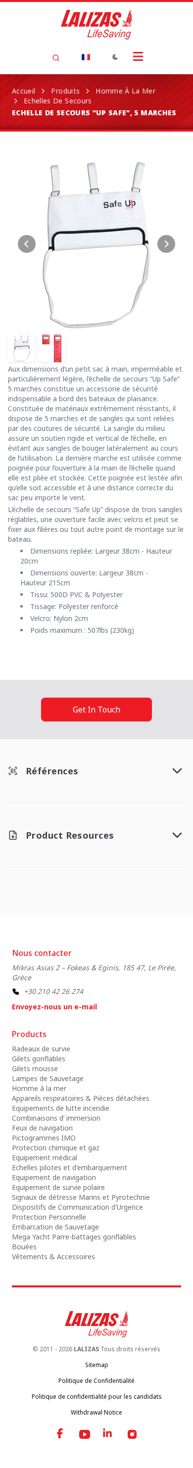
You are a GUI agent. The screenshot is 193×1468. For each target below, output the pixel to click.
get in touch (96, 709)
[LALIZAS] (96, 25)
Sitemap (96, 1365)
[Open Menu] (138, 56)
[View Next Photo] (166, 244)
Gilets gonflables (38, 1058)
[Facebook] (61, 1434)
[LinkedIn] (108, 1434)
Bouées (24, 1246)
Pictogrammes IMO (44, 1137)
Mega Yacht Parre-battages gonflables (74, 1236)
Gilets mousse (35, 1068)
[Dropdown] (86, 57)
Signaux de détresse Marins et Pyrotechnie (81, 1197)
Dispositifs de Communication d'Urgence (77, 1207)
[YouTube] (84, 1434)
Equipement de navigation (54, 1177)
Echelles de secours (58, 100)
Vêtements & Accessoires (53, 1256)
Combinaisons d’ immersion (56, 1118)
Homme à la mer (125, 90)
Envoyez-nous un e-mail (54, 1006)
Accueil (23, 90)
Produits (65, 90)
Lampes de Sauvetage (48, 1078)
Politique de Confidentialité (96, 1380)
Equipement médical (44, 1157)
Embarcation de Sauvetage (55, 1226)
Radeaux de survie (41, 1048)
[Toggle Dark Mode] (115, 57)
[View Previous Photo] (27, 244)
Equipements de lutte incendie (60, 1108)
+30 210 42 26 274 (53, 991)
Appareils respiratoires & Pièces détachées (80, 1098)
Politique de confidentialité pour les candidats (97, 1396)
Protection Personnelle (49, 1217)
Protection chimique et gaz (55, 1147)
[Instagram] (132, 1434)
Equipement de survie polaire (58, 1187)
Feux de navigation (42, 1128)
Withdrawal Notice (96, 1412)
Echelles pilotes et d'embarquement (69, 1167)
